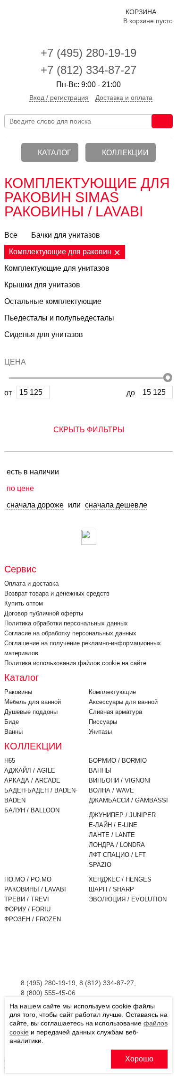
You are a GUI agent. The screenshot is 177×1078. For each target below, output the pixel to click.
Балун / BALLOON (31, 810)
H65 (9, 760)
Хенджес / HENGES (120, 879)
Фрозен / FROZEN (32, 919)
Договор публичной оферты (43, 613)
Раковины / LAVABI (35, 889)
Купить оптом (23, 603)
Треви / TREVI (26, 899)
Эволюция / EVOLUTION (128, 899)
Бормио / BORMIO (118, 760)
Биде (11, 721)
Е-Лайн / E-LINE (113, 825)
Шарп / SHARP (111, 889)
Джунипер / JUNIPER (122, 815)
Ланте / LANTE (112, 834)
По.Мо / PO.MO (27, 879)
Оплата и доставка (31, 583)
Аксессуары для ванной (123, 701)
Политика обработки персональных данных (66, 623)
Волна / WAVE (111, 790)
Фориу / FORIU (27, 909)
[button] (88, 425)
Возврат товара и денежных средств (57, 593)
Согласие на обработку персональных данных (70, 633)
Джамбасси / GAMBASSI (128, 800)
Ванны (13, 731)
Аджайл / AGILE (29, 770)
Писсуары (103, 721)
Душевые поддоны (31, 711)
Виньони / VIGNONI (120, 780)
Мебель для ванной (32, 701)
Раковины (18, 691)
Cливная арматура (115, 711)
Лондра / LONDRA (117, 844)
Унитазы (100, 731)
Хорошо (139, 1059)
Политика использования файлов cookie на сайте (75, 663)
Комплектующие (112, 691)
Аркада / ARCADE (32, 780)
